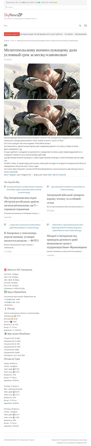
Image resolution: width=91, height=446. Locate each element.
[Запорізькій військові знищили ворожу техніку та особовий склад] (67, 187)
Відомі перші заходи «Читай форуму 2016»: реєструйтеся (30, 34)
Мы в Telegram (10, 175)
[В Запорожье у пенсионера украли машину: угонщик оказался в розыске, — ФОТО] (24, 225)
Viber (50, 175)
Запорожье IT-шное (26, 440)
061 (6, 45)
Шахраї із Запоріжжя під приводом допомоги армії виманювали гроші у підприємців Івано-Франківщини (67, 241)
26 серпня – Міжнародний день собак (70, 34)
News (13, 14)
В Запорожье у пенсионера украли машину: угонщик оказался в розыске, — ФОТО (21, 236)
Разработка (65, 440)
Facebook (62, 175)
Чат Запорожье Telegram (73, 443)
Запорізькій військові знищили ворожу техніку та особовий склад (65, 198)
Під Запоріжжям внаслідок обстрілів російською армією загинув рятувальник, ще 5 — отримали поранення (21, 203)
